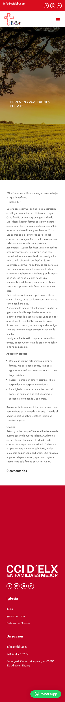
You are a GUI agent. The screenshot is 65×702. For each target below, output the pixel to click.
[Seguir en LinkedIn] (31, 586)
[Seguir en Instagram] (52, 5)
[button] (45, 694)
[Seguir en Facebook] (46, 5)
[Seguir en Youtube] (59, 5)
